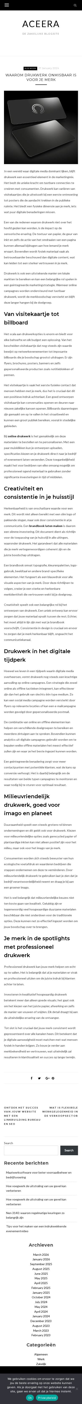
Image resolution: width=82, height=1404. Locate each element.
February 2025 (41, 1288)
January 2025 (41, 1292)
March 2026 (41, 1254)
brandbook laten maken (45, 526)
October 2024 (41, 1297)
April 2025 (41, 1283)
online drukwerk (19, 436)
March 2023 (41, 1330)
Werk (41, 1359)
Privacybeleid (47, 1397)
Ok (30, 1397)
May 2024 (41, 1306)
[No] (77, 1389)
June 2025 (41, 1273)
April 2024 (41, 1311)
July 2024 (41, 1302)
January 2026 (41, 1259)
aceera (41, 24)
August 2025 (41, 1269)
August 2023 (41, 1325)
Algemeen (30, 68)
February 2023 (41, 1335)
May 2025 (41, 1278)
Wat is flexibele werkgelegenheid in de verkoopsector (60, 1111)
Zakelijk (41, 1364)
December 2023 (41, 1321)
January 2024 (41, 1316)
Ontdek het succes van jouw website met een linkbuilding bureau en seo (22, 1115)
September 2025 (41, 1264)
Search (8, 1143)
